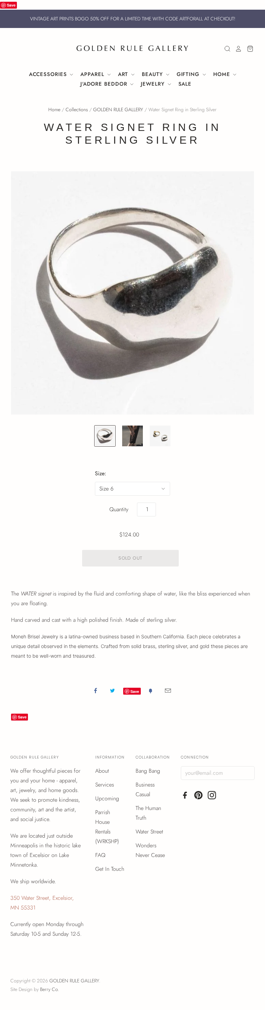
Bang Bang (148, 771)
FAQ (100, 855)
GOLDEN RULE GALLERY (118, 109)
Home (222, 74)
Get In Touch (109, 869)
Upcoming (107, 798)
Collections (77, 109)
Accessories (49, 74)
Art (124, 74)
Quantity (118, 509)
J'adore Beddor (104, 84)
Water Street (149, 832)
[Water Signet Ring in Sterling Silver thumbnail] (105, 436)
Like (95, 690)
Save (11, 5)
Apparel (93, 74)
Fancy (150, 690)
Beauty (153, 74)
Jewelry (153, 84)
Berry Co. (49, 989)
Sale (185, 84)
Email (168, 690)
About (102, 771)
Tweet (112, 690)
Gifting (189, 74)
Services (104, 785)
